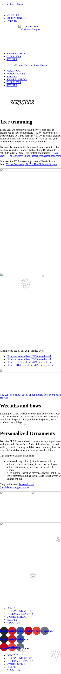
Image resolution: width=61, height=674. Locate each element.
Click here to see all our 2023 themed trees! (29, 356)
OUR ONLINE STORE (19, 610)
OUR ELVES (14, 56)
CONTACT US (15, 608)
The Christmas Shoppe (11, 4)
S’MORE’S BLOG (17, 53)
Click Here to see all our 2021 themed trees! (29, 362)
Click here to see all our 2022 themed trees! (29, 359)
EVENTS (12, 21)
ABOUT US (13, 622)
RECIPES (12, 59)
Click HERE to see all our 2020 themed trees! (30, 365)
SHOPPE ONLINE (17, 18)
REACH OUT (14, 15)
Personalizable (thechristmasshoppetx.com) (17, 486)
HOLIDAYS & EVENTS (20, 613)
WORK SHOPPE (16, 73)
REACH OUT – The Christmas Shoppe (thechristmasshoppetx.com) (30, 154)
